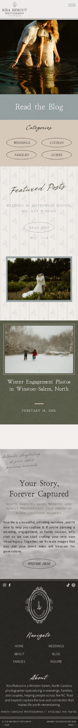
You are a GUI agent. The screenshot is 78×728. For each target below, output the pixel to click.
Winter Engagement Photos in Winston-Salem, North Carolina (39, 389)
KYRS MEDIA (71, 721)
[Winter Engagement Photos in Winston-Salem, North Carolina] (39, 349)
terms (6, 725)
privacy (71, 725)
